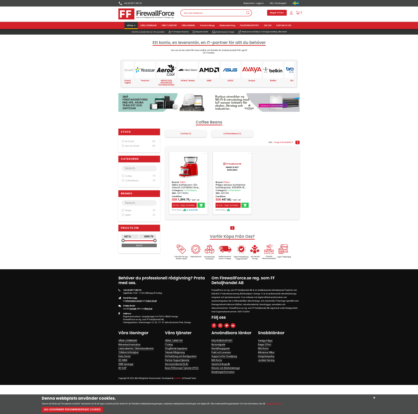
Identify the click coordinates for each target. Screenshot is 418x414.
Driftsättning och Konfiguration (181, 356)
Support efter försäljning (224, 356)
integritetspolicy (274, 403)
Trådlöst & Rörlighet (128, 352)
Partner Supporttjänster (177, 360)
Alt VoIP (122, 368)
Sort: (271, 142)
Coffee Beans (140, 180)
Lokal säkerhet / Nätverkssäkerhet (136, 348)
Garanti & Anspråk (220, 364)
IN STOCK (140, 141)
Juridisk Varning (266, 360)
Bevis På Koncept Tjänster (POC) (182, 368)
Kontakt (132, 309)
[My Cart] (298, 13)
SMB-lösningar (126, 364)
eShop (130, 25)
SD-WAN (122, 360)
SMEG (140, 215)
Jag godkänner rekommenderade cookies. (72, 409)
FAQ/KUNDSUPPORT (249, 25)
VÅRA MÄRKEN (188, 25)
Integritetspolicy (266, 356)
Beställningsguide (220, 348)
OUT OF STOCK (140, 146)
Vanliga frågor (265, 340)
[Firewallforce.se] (147, 13)
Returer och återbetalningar (225, 368)
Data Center (124, 356)
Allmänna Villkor (266, 352)
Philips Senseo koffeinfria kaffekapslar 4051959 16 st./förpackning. (230, 186)
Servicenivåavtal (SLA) (176, 364)
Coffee (140, 176)
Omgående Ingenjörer (176, 348)
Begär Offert (277, 12)
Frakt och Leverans (221, 352)
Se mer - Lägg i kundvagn (184, 205)
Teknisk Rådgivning (175, 352)
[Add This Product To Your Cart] (201, 205)
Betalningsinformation (223, 372)
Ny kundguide (218, 344)
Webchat (148, 309)
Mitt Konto (216, 360)
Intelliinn (178, 378)
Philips (140, 210)
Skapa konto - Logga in (253, 3)
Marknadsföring (227, 25)
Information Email (133, 301)
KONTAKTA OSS (283, 25)
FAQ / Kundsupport (278, 3)
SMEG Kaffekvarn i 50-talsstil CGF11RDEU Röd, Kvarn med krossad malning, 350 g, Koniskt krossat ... (185, 186)
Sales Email (151, 301)
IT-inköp (169, 344)
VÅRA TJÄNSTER (169, 25)
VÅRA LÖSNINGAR (148, 25)
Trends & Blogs (207, 25)
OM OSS (268, 25)
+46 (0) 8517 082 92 (132, 3)
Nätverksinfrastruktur (129, 344)
